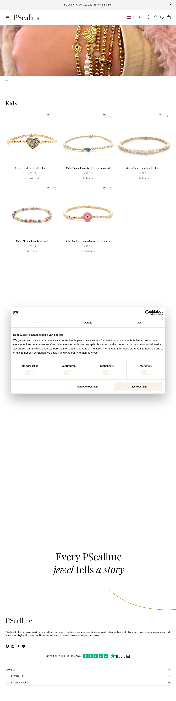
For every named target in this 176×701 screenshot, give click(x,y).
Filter (5, 80)
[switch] (69, 372)
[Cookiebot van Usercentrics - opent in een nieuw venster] (148, 312)
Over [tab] (139, 322)
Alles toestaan (138, 386)
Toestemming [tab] (36, 322)
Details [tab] (88, 322)
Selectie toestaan (87, 386)
